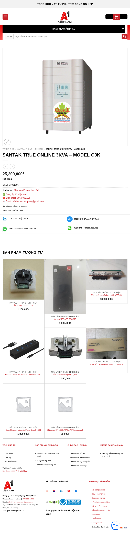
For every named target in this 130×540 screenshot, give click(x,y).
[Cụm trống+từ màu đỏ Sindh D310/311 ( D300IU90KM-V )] (106, 343)
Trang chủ (8, 149)
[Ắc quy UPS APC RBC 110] (65, 286)
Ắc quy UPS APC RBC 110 (65, 319)
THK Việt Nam (21, 471)
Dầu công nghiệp (98, 494)
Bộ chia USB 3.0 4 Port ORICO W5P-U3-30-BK (23, 375)
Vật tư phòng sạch (99, 506)
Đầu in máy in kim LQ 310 (23, 305)
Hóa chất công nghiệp (101, 502)
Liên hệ (8, 458)
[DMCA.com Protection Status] (52, 501)
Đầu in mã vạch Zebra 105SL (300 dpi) (107, 295)
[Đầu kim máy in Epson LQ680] (65, 348)
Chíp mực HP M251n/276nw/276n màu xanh (65, 430)
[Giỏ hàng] (116, 17)
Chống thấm (97, 523)
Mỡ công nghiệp (98, 490)
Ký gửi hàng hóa (44, 461)
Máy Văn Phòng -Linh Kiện (30, 149)
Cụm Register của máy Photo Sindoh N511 (23, 430)
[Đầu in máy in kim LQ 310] (23, 279)
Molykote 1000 (9, 471)
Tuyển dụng (96, 518)
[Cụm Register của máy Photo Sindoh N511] (23, 404)
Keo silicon (96, 514)
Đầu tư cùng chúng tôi (46, 465)
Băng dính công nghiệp (101, 510)
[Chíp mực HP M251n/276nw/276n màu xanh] (65, 404)
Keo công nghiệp (98, 498)
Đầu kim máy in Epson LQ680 (65, 375)
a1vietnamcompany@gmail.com (20, 502)
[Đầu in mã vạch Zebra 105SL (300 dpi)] (106, 274)
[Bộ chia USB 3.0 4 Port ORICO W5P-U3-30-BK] (23, 348)
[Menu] (5, 16)
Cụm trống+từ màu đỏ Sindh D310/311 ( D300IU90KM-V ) (106, 364)
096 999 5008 (28, 499)
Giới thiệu (9, 453)
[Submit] (124, 37)
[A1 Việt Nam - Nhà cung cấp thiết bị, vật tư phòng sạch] (65, 16)
